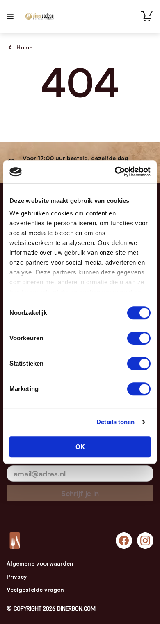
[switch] (139, 338)
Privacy (17, 576)
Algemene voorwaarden (40, 563)
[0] (146, 16)
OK (80, 446)
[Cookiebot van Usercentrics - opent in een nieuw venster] (115, 171)
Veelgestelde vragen (35, 589)
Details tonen (115, 421)
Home (24, 47)
